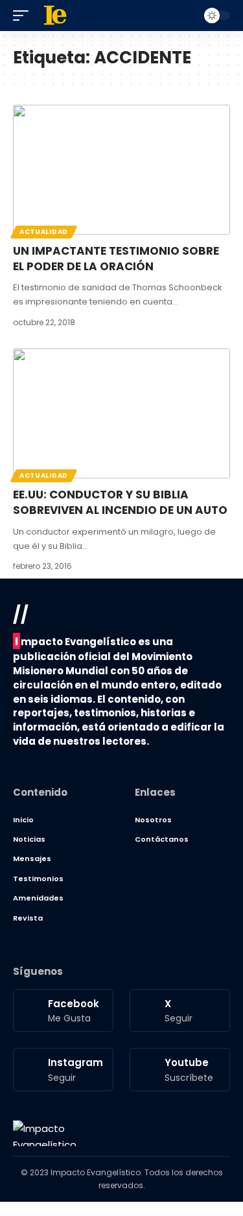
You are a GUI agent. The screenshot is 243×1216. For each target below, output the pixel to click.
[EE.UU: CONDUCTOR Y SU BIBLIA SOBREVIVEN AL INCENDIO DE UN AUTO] (121, 413)
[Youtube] (180, 1069)
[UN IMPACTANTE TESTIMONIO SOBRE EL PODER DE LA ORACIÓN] (121, 170)
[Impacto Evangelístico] (44, 1133)
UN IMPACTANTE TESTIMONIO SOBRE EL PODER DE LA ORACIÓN (116, 258)
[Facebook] (63, 1010)
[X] (180, 1010)
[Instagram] (63, 1069)
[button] (24, 15)
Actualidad (43, 232)
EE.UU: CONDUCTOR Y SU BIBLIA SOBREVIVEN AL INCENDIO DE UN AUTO (120, 502)
